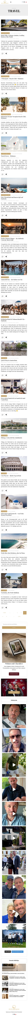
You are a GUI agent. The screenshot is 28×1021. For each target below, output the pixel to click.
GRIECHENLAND (4, 80)
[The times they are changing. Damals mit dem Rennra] (14, 740)
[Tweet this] (12, 53)
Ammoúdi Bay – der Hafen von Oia (11, 279)
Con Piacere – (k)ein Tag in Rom (11, 476)
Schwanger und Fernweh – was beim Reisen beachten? (12, 514)
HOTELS (2, 38)
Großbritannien (5, 401)
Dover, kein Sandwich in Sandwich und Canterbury (13, 399)
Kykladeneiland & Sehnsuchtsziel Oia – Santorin (13, 320)
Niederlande (4, 362)
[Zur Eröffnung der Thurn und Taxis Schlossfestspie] (14, 862)
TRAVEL (17, 38)
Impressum (8, 1012)
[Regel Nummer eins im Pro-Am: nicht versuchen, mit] (14, 936)
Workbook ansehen (14, 673)
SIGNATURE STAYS (12, 38)
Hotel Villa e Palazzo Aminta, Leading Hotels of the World (12, 36)
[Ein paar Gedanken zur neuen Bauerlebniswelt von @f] (14, 814)
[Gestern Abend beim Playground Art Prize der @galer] (14, 911)
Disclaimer (20, 1012)
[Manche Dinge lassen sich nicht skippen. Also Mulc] (14, 765)
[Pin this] (18, 53)
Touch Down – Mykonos (8, 156)
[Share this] (9, 53)
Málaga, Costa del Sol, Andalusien (11, 438)
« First (4, 612)
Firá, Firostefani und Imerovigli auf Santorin (12, 198)
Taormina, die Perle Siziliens (10, 593)
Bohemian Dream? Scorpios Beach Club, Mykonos (13, 117)
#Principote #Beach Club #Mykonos (12, 78)
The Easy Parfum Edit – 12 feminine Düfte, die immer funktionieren (16, 996)
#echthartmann (14, 692)
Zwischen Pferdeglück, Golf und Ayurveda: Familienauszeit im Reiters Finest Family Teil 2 (17, 984)
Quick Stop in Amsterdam (9, 360)
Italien (6, 38)
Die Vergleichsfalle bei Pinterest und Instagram (13, 973)
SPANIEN (10, 439)
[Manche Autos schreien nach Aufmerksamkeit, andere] (14, 716)
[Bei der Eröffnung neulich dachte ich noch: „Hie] (14, 838)
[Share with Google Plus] (15, 53)
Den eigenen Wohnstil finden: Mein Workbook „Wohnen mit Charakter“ (17, 978)
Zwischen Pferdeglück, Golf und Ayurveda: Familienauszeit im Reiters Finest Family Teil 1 (17, 990)
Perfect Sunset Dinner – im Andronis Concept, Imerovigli (12, 239)
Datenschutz (14, 1012)
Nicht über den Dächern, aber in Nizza (13, 553)
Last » (19, 616)
